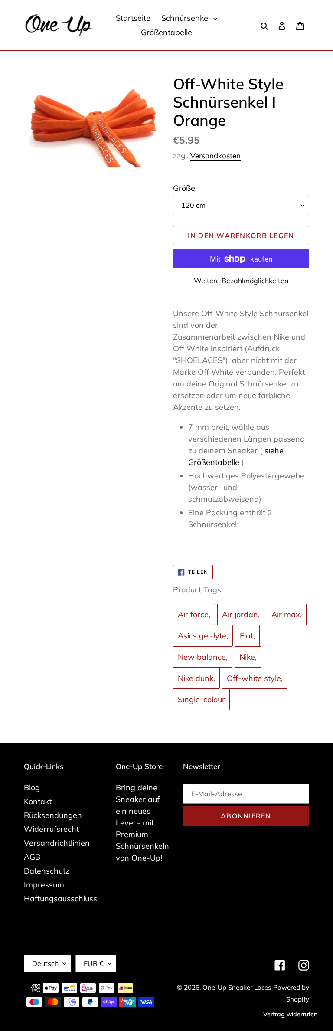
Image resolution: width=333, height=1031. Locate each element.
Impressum (44, 885)
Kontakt (38, 801)
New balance (202, 657)
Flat (246, 636)
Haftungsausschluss (60, 898)
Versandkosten (215, 155)
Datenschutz (46, 871)
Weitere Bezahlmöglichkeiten (241, 280)
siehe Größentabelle (236, 456)
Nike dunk (195, 678)
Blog (32, 787)
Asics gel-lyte (202, 636)
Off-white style (254, 678)
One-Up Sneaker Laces (236, 987)
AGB (32, 857)
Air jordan (240, 614)
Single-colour (201, 699)
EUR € (94, 963)
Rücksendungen (53, 815)
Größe (184, 188)
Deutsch (45, 963)
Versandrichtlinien (57, 843)
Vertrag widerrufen (290, 1014)
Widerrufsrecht (51, 829)
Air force (193, 614)
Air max (285, 614)
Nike (247, 657)
